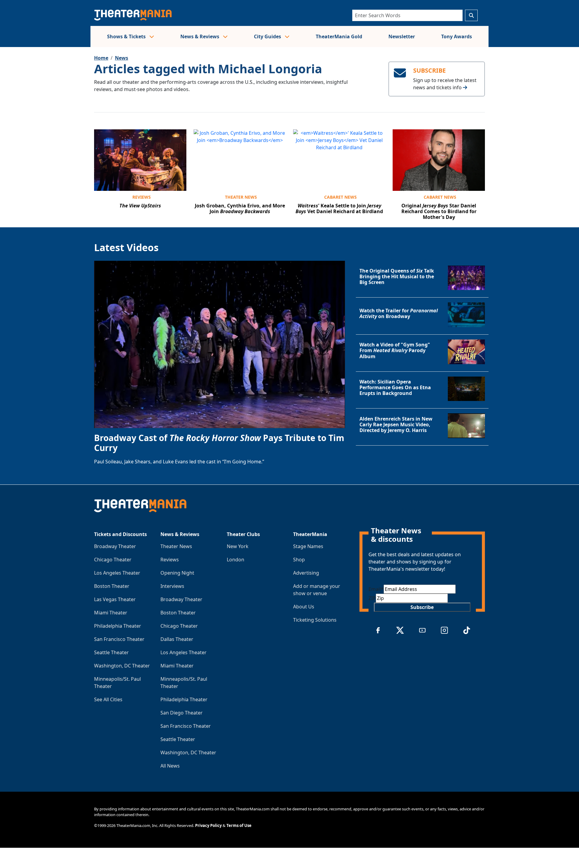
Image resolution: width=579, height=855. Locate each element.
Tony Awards (456, 36)
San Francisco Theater (119, 639)
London (235, 559)
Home (101, 58)
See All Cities (108, 699)
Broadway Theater (115, 546)
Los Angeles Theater (117, 572)
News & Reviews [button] (200, 36)
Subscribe (422, 607)
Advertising (306, 572)
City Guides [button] (268, 36)
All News (170, 765)
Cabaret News (340, 197)
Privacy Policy (208, 825)
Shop (299, 559)
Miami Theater (110, 612)
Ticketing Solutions (315, 620)
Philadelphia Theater (117, 626)
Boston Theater (111, 586)
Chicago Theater (112, 559)
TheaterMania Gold (339, 36)
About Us (303, 606)
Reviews (141, 197)
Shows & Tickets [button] (127, 36)
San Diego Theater (181, 712)
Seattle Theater (111, 652)
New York (237, 546)
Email (376, 589)
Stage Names (308, 546)
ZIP (372, 598)
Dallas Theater (176, 639)
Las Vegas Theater (115, 599)
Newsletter (401, 36)
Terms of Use (239, 825)
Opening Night (177, 572)
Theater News (241, 197)
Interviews (172, 586)
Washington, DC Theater (122, 665)
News (121, 58)
